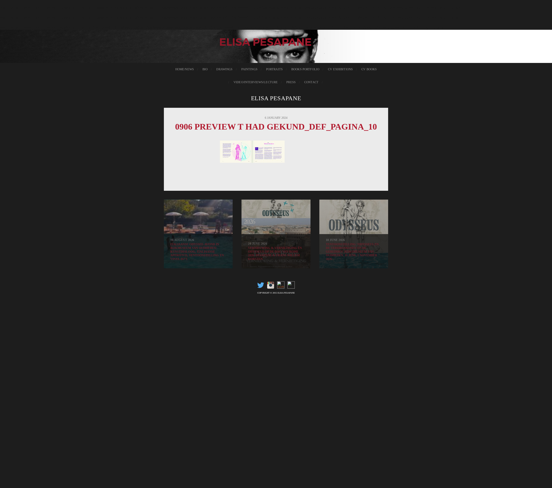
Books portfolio (305, 69)
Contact (311, 82)
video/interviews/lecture (256, 82)
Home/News (184, 69)
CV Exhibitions (340, 69)
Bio (205, 69)
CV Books (369, 69)
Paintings (249, 69)
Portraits (274, 69)
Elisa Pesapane (276, 98)
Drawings (224, 69)
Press (291, 82)
